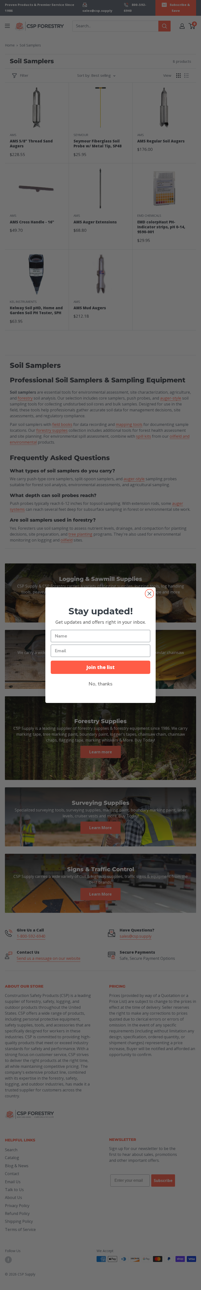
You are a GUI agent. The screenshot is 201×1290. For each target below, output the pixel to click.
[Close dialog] (149, 593)
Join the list (100, 667)
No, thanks (100, 684)
